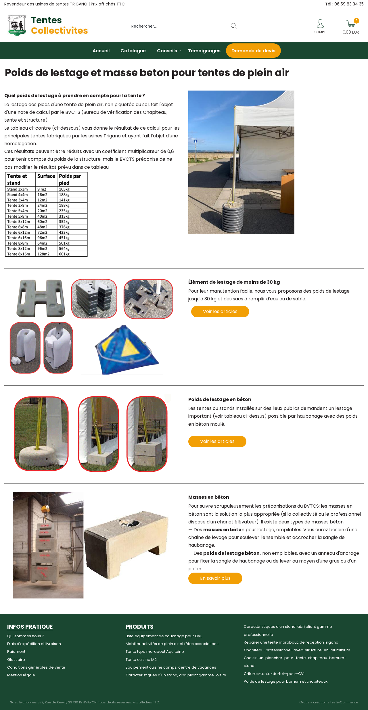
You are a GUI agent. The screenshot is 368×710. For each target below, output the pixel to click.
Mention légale (21, 675)
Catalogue (133, 50)
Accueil (101, 50)
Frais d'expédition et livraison (34, 643)
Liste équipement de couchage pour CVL (164, 636)
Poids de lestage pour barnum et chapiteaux (285, 681)
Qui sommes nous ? (25, 636)
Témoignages (204, 50)
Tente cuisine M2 (141, 659)
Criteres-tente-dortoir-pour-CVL (274, 673)
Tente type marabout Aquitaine (155, 651)
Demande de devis (253, 50)
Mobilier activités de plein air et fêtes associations (172, 643)
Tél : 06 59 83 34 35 (344, 4)
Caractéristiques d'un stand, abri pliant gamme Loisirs (176, 675)
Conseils (167, 50)
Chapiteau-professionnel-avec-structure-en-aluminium (297, 650)
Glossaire (16, 659)
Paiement (16, 651)
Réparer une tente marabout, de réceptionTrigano (291, 642)
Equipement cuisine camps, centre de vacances (171, 667)
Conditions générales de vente (36, 667)
